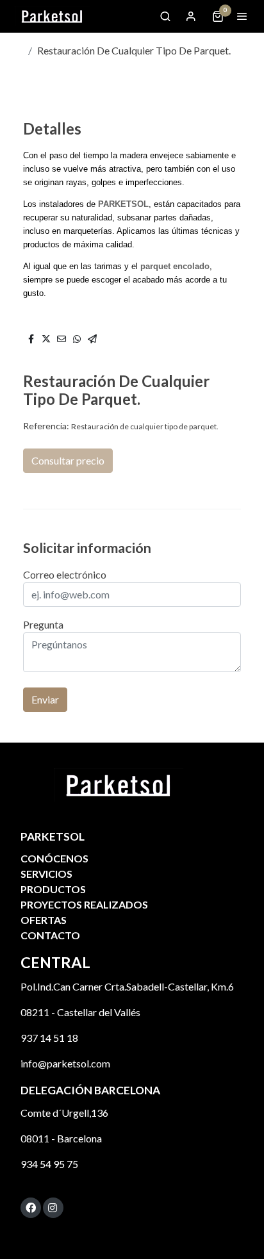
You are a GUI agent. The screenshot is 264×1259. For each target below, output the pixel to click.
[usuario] (190, 16)
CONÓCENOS (54, 858)
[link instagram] (52, 1207)
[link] (51, 16)
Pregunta (43, 624)
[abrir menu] (242, 16)
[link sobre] (132, 793)
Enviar (45, 699)
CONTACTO (50, 935)
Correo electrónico (64, 574)
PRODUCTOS (53, 889)
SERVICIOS (46, 874)
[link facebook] (31, 1207)
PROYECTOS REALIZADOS (84, 904)
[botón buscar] (165, 16)
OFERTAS (44, 920)
